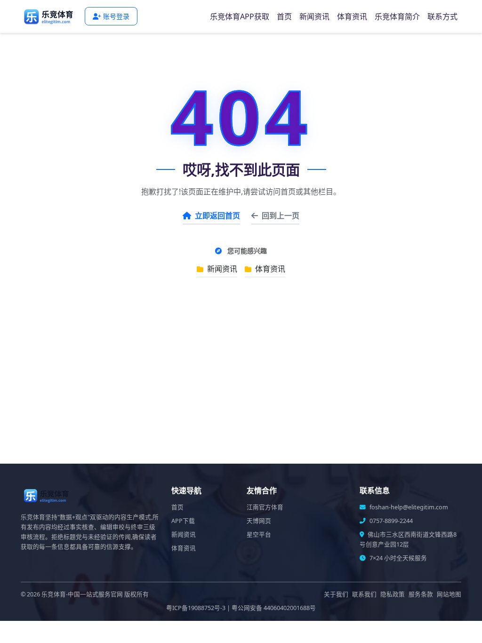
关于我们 (336, 594)
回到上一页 (280, 215)
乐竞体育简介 (397, 16)
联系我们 (364, 594)
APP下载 (183, 521)
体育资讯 (352, 16)
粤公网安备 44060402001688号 (274, 608)
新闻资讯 (314, 16)
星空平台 (259, 534)
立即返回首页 (217, 215)
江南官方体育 (265, 507)
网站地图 (449, 594)
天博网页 (259, 521)
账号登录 (116, 16)
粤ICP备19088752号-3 (195, 608)
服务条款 (421, 594)
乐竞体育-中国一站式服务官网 (82, 594)
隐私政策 (392, 594)
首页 (284, 16)
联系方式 (442, 16)
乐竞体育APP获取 (239, 16)
